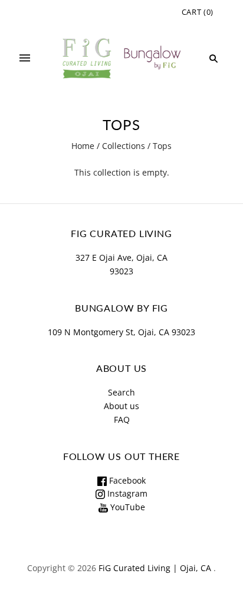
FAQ (122, 419)
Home (82, 145)
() (198, 12)
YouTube (126, 507)
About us (121, 405)
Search (121, 392)
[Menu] (25, 58)
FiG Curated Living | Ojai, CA (154, 567)
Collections (123, 145)
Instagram (126, 493)
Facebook (126, 480)
